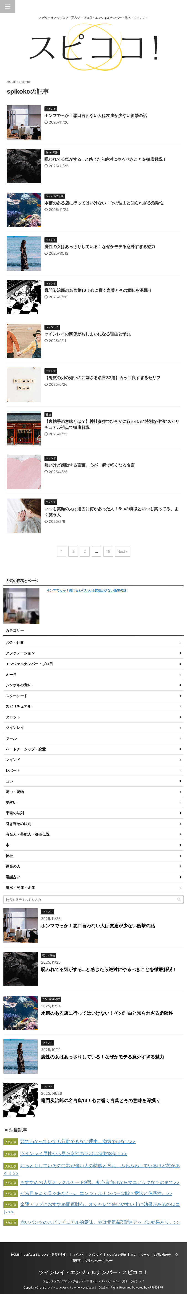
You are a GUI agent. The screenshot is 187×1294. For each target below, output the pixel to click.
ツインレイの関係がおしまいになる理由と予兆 (87, 334)
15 (108, 551)
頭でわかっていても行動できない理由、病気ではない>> (78, 1141)
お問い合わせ (162, 1254)
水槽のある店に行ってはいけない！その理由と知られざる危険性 (104, 202)
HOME (15, 1254)
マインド (78, 1254)
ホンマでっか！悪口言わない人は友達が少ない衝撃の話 (95, 115)
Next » (122, 551)
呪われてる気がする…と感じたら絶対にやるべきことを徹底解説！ (105, 159)
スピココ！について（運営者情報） (46, 1254)
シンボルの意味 (116, 1254)
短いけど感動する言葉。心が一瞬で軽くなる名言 (89, 465)
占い (133, 1254)
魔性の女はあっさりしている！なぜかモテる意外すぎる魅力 (99, 246)
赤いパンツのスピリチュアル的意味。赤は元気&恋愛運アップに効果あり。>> (100, 1222)
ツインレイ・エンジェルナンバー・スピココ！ (93, 1272)
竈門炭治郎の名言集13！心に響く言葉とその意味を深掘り (98, 290)
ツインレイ (95, 1254)
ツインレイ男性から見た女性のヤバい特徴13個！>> (73, 1153)
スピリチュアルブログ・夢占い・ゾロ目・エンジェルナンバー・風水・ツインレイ (93, 1281)
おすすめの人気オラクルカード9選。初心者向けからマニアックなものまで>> (99, 1182)
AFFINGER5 (155, 1287)
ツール (145, 1254)
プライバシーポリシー (99, 1260)
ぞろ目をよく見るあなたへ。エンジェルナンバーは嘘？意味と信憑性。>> (96, 1193)
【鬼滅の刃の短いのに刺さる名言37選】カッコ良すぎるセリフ (102, 377)
